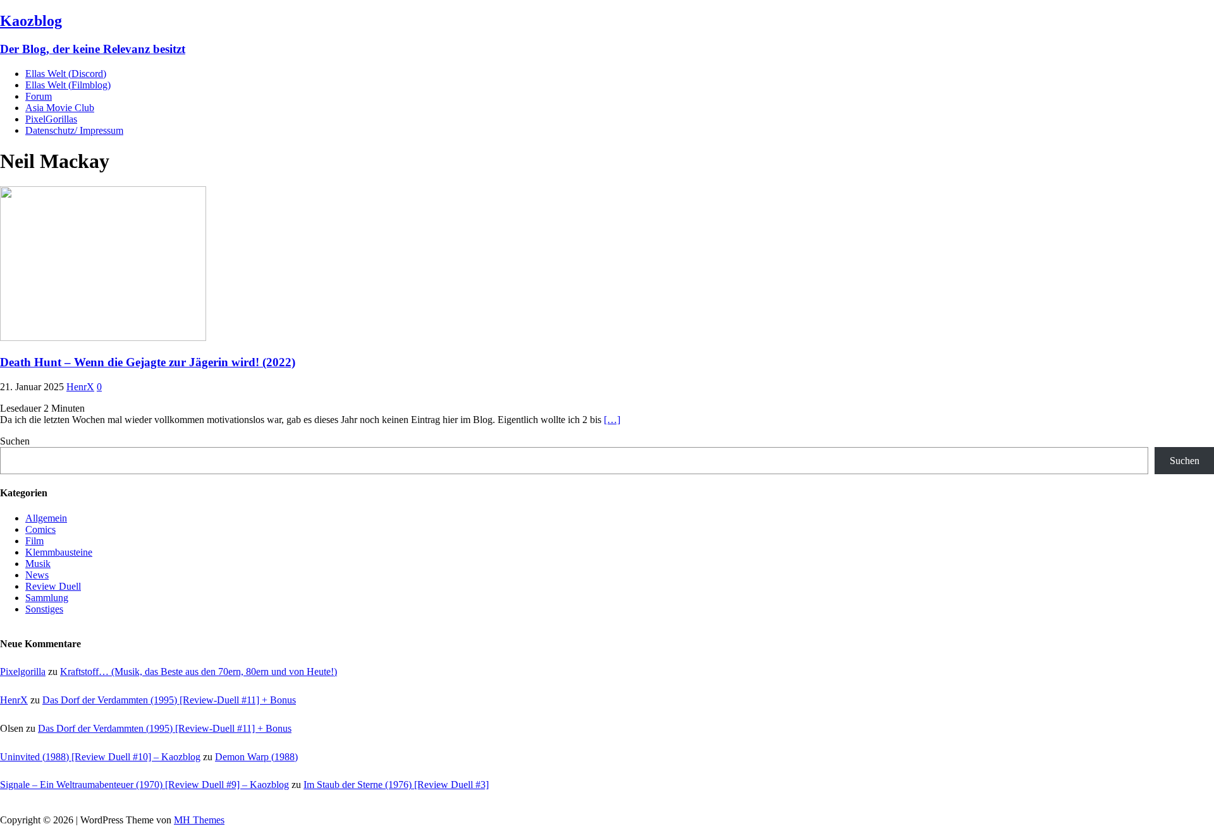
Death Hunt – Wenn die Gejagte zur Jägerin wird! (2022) (147, 362)
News (37, 575)
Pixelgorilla (23, 671)
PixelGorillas (51, 119)
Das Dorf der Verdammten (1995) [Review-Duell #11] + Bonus (169, 700)
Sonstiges (44, 609)
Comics (40, 529)
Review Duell (53, 586)
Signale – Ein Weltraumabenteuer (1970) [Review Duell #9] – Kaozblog (144, 784)
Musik (38, 563)
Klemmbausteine (58, 552)
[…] (612, 419)
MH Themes (199, 820)
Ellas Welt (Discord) (65, 73)
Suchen (15, 441)
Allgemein (46, 518)
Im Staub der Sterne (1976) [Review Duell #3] (396, 784)
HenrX (80, 386)
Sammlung (46, 597)
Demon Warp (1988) (256, 756)
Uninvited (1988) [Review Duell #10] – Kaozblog (100, 756)
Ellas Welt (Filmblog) (68, 85)
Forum (38, 96)
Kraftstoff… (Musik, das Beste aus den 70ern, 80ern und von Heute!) (198, 671)
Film (34, 540)
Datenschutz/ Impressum (74, 130)
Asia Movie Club (59, 107)
